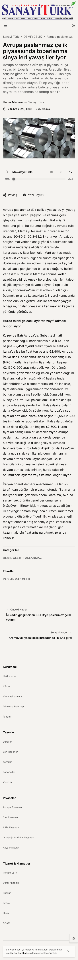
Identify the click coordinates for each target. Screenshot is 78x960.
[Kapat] (68, 951)
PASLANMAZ (32, 558)
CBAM (6, 923)
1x (70, 172)
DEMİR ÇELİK (33, 36)
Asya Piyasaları (11, 847)
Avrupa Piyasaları (12, 807)
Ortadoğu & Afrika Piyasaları (18, 837)
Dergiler (7, 741)
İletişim (7, 716)
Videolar (7, 782)
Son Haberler (10, 751)
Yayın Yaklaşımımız (13, 696)
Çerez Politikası (19, 953)
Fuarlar (7, 892)
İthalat (6, 913)
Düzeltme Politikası (13, 706)
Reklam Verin (10, 872)
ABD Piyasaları (11, 827)
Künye (6, 686)
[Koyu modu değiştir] (73, 25)
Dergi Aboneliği (11, 882)
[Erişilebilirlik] (73, 938)
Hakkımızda (9, 676)
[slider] (13, 179)
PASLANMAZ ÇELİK (16, 579)
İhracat (6, 903)
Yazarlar (7, 761)
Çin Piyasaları (10, 817)
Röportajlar (9, 772)
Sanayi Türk (11, 36)
